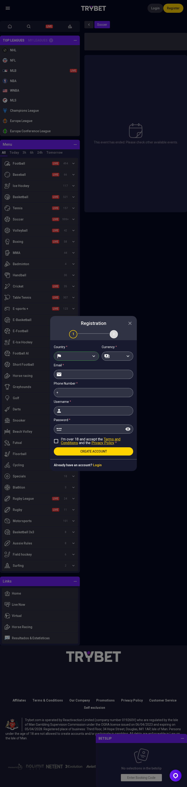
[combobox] (76, 356)
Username (62, 402)
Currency (109, 347)
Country (61, 347)
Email (59, 365)
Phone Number (66, 383)
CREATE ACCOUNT (93, 451)
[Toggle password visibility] (128, 429)
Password (62, 420)
